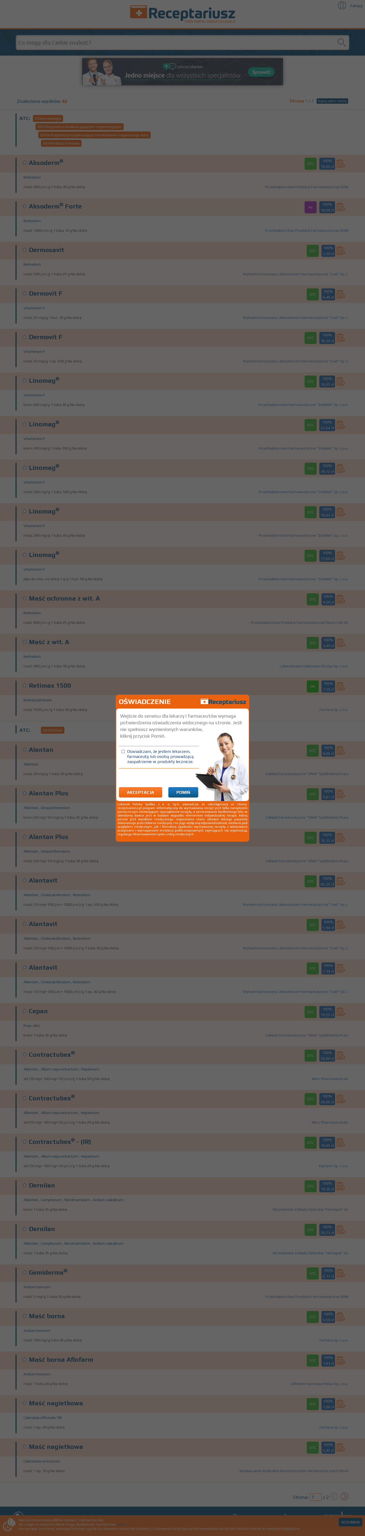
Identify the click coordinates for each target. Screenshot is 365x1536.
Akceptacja (140, 792)
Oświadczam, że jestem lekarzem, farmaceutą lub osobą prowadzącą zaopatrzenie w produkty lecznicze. (160, 756)
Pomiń (183, 792)
